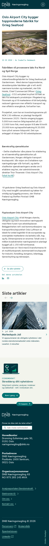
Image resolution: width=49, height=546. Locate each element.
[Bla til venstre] (6, 298)
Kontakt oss (7, 504)
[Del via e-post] (8, 278)
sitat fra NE (8, 175)
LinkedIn (6, 536)
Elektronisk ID (8, 493)
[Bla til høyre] (11, 298)
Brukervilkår (24, 526)
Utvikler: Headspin (45, 537)
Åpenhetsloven (9, 531)
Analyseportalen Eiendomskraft (17, 488)
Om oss (5, 498)
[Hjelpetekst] (43, 5)
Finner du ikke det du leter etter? (17, 423)
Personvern (7, 526)
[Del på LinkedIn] (3, 278)
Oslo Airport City (10, 217)
